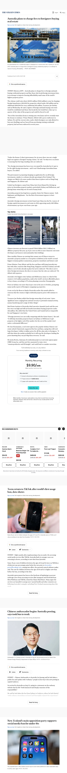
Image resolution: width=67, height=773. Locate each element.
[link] (11, 12)
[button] (55, 12)
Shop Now (9, 465)
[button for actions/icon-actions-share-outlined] (57, 76)
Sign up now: (11, 25)
